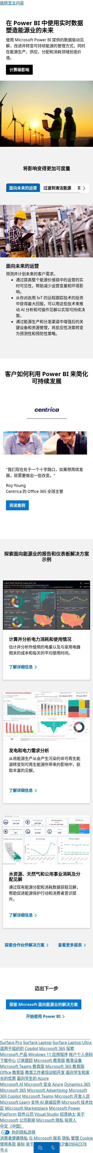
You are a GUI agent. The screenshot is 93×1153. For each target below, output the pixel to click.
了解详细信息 (21, 667)
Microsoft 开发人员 (72, 1096)
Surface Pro (11, 1042)
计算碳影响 (19, 69)
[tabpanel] (46, 275)
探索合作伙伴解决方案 (24, 945)
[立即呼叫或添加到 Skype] (53, 1147)
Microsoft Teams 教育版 (22, 1066)
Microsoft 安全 (37, 1084)
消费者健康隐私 (14, 1138)
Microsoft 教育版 (49, 1060)
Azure (57, 1084)
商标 (21, 1144)
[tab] (23, 188)
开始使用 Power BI (43, 1016)
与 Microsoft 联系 (45, 1138)
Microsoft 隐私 (49, 1120)
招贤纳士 (68, 1114)
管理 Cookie (82, 1138)
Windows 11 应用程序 (48, 1054)
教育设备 (74, 1060)
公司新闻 (27, 1120)
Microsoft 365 (52, 1048)
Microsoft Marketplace (26, 1108)
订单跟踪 (25, 1060)
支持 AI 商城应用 (46, 1102)
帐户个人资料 (81, 1054)
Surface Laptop (37, 1042)
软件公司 (25, 1114)
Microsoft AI (11, 1084)
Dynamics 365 (77, 1084)
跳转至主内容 (12, 3)
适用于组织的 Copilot (19, 1048)
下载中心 (8, 1060)
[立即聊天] (40, 1147)
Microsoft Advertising (47, 1090)
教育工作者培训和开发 (45, 1072)
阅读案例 (17, 505)
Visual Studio (46, 1114)
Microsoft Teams (38, 1096)
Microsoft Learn (15, 1102)
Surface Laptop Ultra (72, 1042)
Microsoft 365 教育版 (64, 1066)
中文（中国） (12, 1126)
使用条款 (8, 1144)
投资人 (70, 1120)
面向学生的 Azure (33, 1078)
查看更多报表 (70, 945)
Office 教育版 (12, 1072)
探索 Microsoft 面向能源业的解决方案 (43, 1004)
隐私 (66, 1138)
